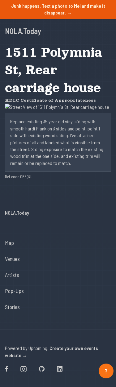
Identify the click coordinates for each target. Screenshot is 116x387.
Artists (12, 274)
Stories (12, 306)
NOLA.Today (23, 31)
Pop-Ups (14, 290)
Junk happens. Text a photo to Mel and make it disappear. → (58, 9)
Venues (12, 258)
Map (9, 242)
